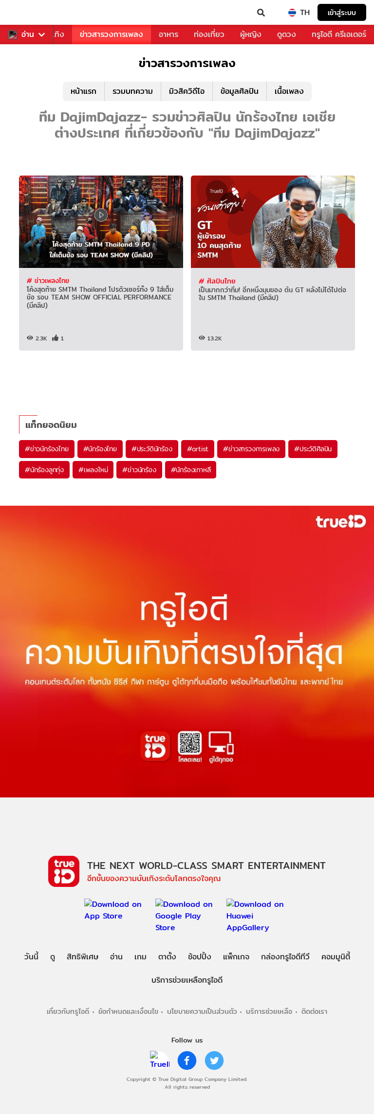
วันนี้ (31, 957)
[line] (159, 1060)
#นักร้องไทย (100, 448)
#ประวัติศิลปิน (313, 448)
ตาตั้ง (167, 957)
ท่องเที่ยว (209, 34)
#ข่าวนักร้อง (139, 469)
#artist (198, 448)
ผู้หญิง (251, 34)
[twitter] (214, 1060)
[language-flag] (292, 13)
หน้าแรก (83, 91)
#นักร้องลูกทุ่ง (44, 469)
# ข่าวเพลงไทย (48, 280)
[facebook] (187, 1060)
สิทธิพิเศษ (82, 957)
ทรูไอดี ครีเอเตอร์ (339, 34)
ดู (52, 957)
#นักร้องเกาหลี (191, 469)
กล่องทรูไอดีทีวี (285, 957)
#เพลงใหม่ (93, 469)
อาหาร (168, 34)
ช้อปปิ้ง (199, 957)
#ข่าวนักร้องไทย (47, 448)
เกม (140, 957)
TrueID (27, 12)
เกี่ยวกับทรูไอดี (68, 1011)
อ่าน (27, 34)
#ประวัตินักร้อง (151, 448)
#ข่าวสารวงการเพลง (251, 448)
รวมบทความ (132, 91)
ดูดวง (286, 34)
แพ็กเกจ (236, 957)
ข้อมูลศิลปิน (240, 91)
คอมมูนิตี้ (335, 957)
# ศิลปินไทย (217, 280)
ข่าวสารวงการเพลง (111, 34)
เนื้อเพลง (289, 91)
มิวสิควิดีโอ (187, 91)
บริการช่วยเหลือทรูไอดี (187, 980)
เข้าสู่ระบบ (342, 12)
